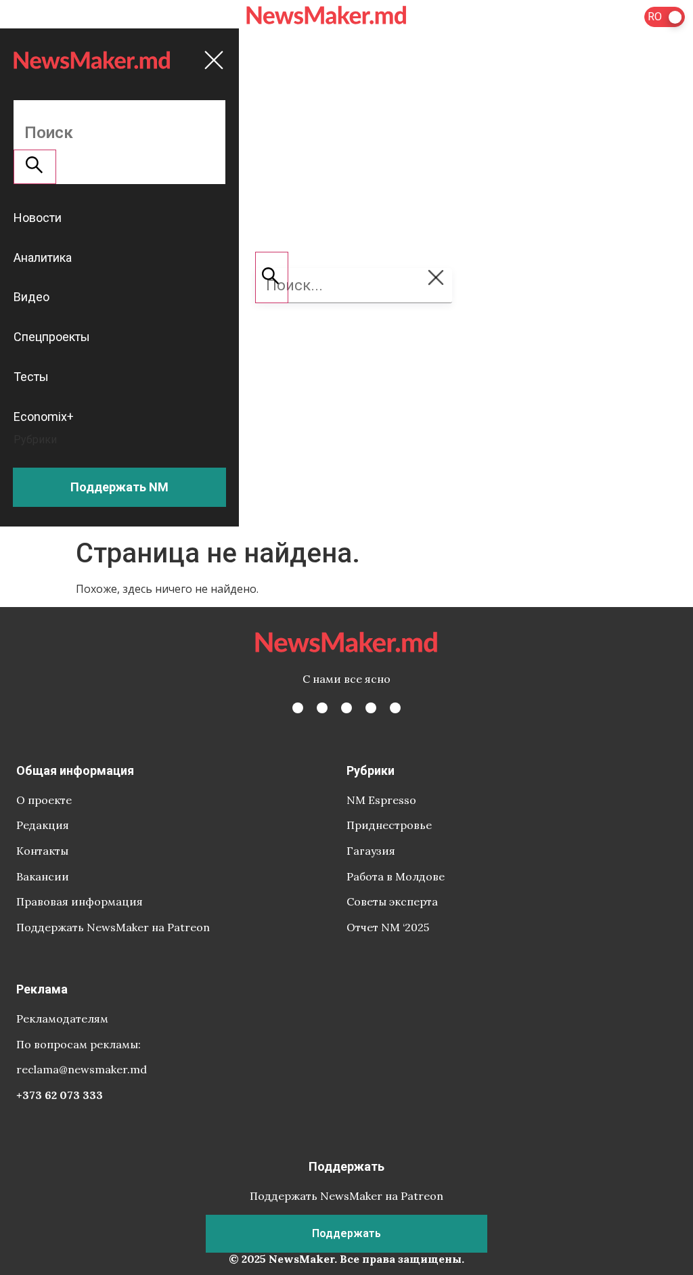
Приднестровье (389, 825)
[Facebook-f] (297, 707)
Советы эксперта (392, 901)
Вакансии (42, 876)
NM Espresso (381, 800)
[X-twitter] (322, 707)
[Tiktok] (370, 707)
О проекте (44, 800)
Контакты (42, 850)
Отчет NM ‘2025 (387, 927)
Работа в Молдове (395, 876)
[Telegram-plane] (395, 707)
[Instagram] (346, 707)
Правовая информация (79, 901)
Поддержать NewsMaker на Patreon (113, 927)
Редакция (42, 825)
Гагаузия (370, 850)
